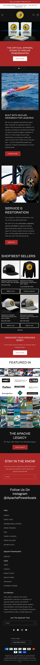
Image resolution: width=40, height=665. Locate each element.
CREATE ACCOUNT (10, 540)
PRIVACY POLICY (9, 573)
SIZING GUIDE (8, 519)
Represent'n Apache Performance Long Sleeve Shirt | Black (28, 282)
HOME (6, 560)
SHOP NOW (20, 58)
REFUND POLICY (9, 544)
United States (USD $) (19, 642)
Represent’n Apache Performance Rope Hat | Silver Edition (9, 316)
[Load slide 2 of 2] (21, 68)
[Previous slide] (16, 68)
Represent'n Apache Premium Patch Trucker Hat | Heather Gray (29, 316)
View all (20, 330)
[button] (2, 15)
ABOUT (6, 565)
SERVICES (11, 242)
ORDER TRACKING (10, 528)
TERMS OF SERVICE (10, 536)
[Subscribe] (34, 477)
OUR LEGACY (20, 447)
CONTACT (7, 569)
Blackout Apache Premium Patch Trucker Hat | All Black (10, 281)
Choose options (29, 291)
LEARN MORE (13, 153)
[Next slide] (24, 68)
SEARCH (6, 515)
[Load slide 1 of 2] (19, 68)
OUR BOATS (7, 581)
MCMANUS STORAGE (11, 586)
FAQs (5, 532)
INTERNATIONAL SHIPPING (12, 524)
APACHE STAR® (9, 577)
